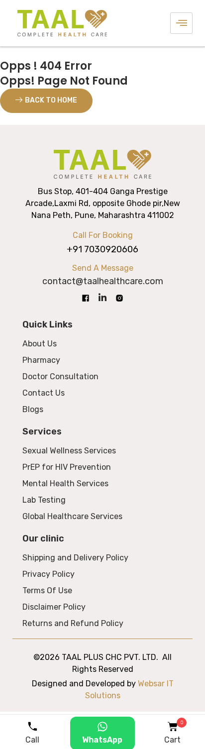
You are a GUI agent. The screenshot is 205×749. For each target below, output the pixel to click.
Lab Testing (44, 500)
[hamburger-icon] (181, 22)
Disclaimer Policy (54, 607)
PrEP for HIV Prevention (66, 467)
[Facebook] (86, 298)
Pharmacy (41, 360)
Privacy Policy (48, 574)
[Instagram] (119, 298)
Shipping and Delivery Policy (75, 557)
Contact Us (43, 393)
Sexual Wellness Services (69, 450)
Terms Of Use (47, 590)
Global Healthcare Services (72, 516)
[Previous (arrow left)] (17, 375)
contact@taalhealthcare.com (102, 281)
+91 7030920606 (102, 249)
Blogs (32, 409)
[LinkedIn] (102, 298)
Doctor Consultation (60, 376)
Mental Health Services (65, 483)
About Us (39, 343)
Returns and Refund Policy (72, 623)
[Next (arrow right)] (187, 375)
